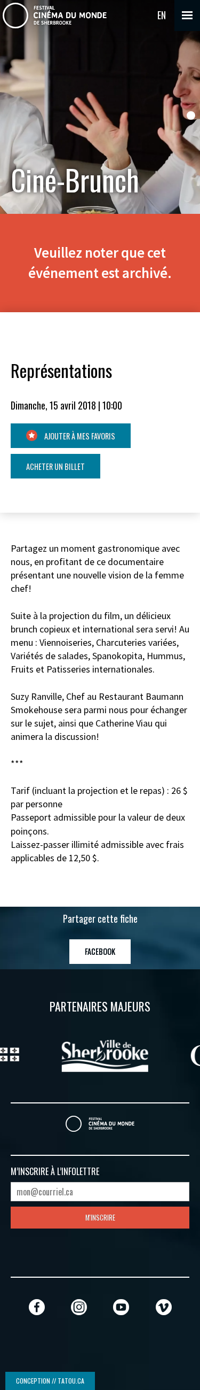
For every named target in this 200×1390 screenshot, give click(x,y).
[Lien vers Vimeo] (164, 1307)
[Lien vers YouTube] (121, 1307)
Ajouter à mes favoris (79, 436)
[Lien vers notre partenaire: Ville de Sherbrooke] (100, 1054)
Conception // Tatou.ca (50, 1380)
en (161, 15)
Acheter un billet (55, 466)
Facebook (100, 951)
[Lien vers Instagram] (79, 1307)
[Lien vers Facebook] (37, 1307)
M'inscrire (100, 1218)
